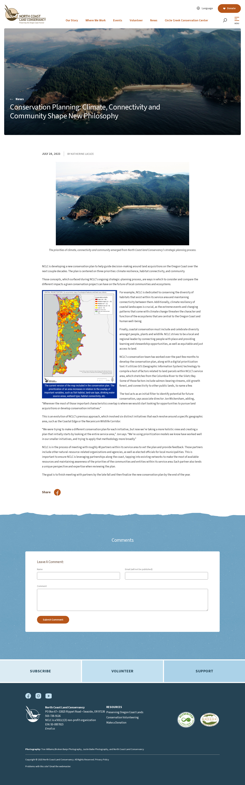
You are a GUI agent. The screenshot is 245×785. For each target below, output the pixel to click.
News (153, 20)
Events (117, 20)
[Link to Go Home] (33, 721)
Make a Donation (116, 723)
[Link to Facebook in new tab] (28, 698)
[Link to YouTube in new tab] (48, 698)
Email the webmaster (60, 766)
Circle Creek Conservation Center (186, 20)
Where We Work (96, 20)
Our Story (72, 20)
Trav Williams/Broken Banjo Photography (61, 749)
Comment (42, 586)
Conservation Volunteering (122, 718)
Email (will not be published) (138, 569)
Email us (50, 729)
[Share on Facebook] (57, 492)
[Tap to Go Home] (25, 23)
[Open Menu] (237, 20)
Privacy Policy (102, 759)
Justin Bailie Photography (95, 749)
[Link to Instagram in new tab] (38, 698)
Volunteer (136, 20)
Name (40, 569)
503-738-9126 (52, 716)
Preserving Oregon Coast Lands (124, 712)
